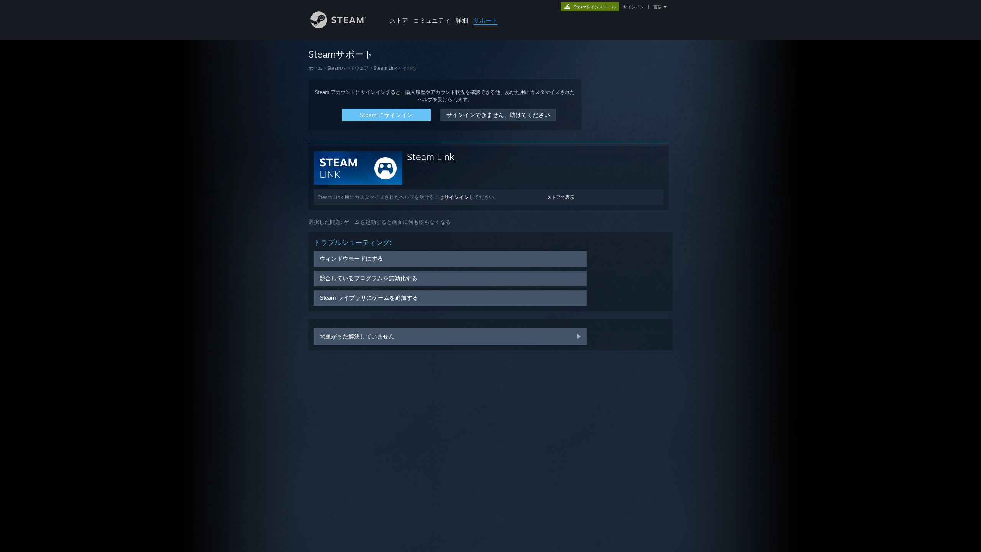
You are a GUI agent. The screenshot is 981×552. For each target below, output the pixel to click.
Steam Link (385, 68)
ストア (399, 20)
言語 (657, 7)
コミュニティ (431, 20)
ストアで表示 (560, 197)
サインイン (633, 7)
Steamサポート (341, 54)
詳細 (462, 20)
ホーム (315, 68)
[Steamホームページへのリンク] (338, 26)
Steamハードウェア (348, 68)
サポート (485, 20)
